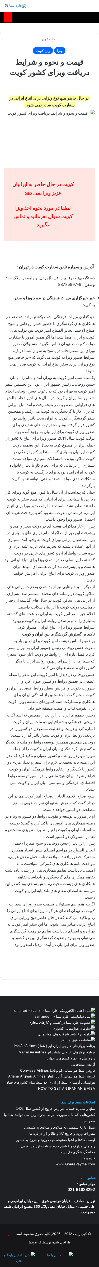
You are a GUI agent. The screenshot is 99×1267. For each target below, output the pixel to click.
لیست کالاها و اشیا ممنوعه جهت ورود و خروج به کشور (55, 1140)
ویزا (43, 39)
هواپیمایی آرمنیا (83, 1082)
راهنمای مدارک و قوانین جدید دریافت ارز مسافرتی (58, 1146)
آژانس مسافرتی (82, 1064)
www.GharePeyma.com (75, 1164)
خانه (52, 39)
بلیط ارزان (60, 1082)
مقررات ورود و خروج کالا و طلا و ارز (68, 1133)
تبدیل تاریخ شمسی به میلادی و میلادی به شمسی (59, 1127)
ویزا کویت (43, 50)
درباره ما (35, 1133)
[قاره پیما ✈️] (15, 6)
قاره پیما (89, 1158)
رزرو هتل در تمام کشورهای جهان (71, 1058)
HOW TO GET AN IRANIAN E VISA (66, 1088)
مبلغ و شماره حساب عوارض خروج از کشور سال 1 (55, 1109)
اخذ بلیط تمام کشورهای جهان (27, 1082)
